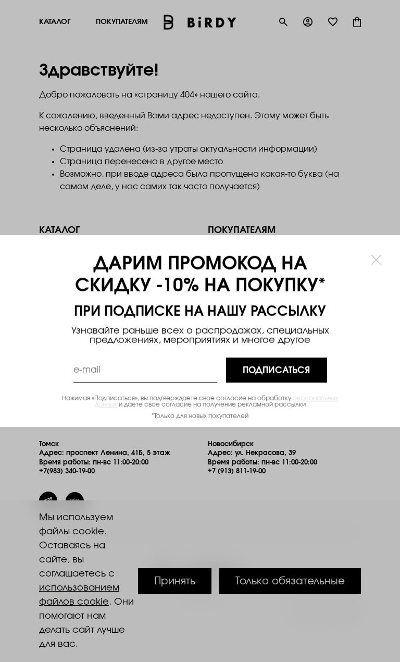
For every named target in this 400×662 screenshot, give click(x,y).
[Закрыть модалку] (376, 259)
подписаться (276, 370)
